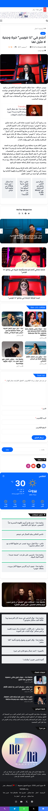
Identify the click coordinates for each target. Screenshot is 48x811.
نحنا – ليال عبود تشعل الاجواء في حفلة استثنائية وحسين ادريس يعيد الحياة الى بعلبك (13, 330)
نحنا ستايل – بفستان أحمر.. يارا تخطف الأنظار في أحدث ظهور (17, 688)
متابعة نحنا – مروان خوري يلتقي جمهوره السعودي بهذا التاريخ (18, 678)
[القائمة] (1, 20)
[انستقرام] (19, 213)
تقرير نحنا (6, 792)
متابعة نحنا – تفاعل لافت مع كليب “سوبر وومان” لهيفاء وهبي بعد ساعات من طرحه (26, 603)
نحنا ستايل (30, 796)
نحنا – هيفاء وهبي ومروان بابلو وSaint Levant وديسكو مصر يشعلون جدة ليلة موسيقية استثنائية (35, 332)
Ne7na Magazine (38, 47)
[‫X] (22, 213)
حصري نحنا (22, 792)
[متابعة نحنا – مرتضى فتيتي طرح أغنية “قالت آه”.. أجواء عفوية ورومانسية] (12, 349)
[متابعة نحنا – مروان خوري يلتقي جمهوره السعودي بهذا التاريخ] (40, 680)
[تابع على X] (32, 47)
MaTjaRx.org (24, 789)
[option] (24, 231)
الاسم (44, 408)
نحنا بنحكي (30, 792)
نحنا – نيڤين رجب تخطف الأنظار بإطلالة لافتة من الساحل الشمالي (36, 358)
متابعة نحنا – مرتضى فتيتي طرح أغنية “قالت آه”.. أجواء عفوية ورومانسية (12, 361)
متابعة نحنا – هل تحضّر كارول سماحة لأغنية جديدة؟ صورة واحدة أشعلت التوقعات (16, 112)
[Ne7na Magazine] (24, 15)
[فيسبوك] (25, 213)
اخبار (36, 28)
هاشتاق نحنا (14, 792)
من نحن (23, 796)
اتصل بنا (16, 796)
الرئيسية (41, 28)
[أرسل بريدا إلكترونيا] (30, 47)
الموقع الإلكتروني (41, 427)
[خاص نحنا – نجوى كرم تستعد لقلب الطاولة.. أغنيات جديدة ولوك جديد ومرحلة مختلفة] (40, 700)
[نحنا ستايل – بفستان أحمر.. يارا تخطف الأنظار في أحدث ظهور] (40, 690)
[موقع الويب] (28, 213)
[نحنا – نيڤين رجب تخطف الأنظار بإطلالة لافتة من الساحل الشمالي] (35, 348)
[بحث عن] (47, 20)
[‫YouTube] (33, 466)
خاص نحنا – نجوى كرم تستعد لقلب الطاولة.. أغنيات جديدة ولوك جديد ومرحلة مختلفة (17, 698)
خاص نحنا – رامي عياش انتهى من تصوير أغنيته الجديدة (25, 9)
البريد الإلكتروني (40, 418)
